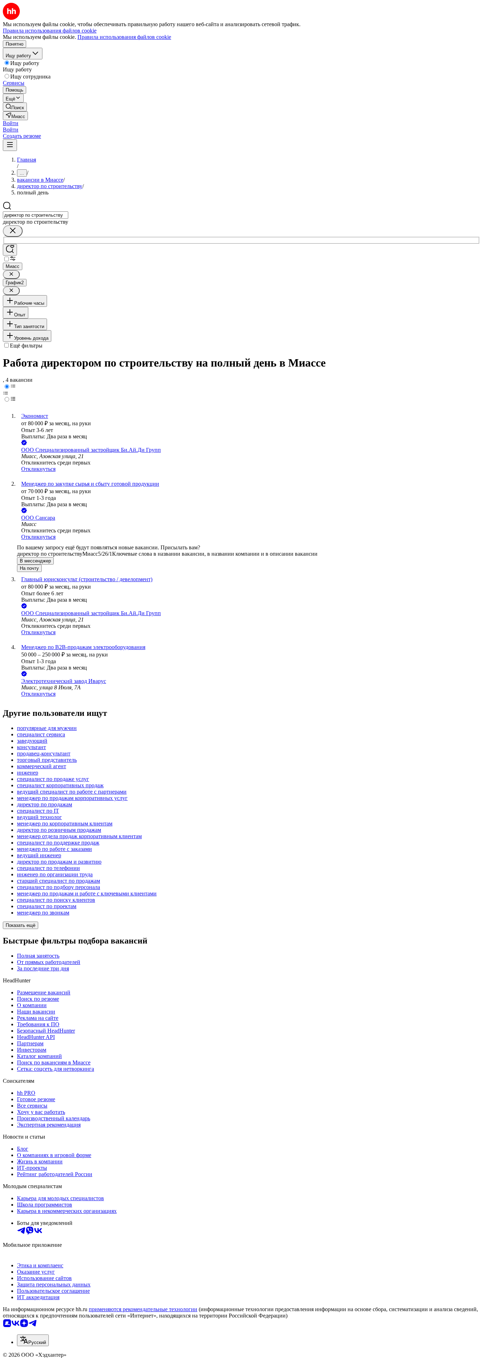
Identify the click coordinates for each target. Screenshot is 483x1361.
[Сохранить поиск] (10, 250)
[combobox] (35, 215)
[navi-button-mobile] (10, 145)
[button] (10, 123)
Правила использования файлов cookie (124, 37)
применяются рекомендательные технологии (143, 1309)
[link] (15, 107)
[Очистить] (13, 231)
